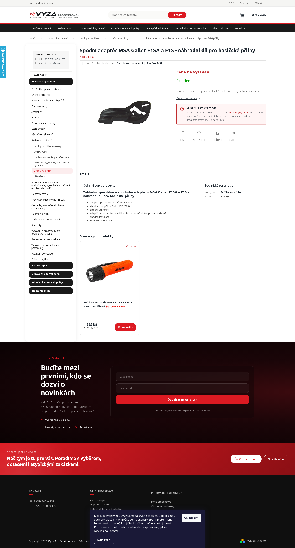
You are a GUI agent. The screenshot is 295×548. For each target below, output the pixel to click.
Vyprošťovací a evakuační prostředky (45, 246)
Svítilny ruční (40, 151)
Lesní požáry (38, 128)
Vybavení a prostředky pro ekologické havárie (45, 232)
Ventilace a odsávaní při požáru (48, 100)
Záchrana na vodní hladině (46, 219)
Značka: (154, 63)
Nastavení (104, 540)
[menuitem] (40, 28)
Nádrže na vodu (40, 213)
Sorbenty (36, 225)
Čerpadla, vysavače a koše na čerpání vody (47, 207)
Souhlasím (191, 518)
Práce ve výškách (40, 259)
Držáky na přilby (42, 170)
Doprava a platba (100, 504)
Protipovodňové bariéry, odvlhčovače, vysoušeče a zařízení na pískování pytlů (50, 185)
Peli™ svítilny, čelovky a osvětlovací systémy (52, 164)
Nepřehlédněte (41, 290)
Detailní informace (186, 98)
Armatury (36, 111)
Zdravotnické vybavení (46, 274)
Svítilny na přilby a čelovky (47, 146)
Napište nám (276, 459)
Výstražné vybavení (42, 134)
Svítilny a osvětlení (41, 140)
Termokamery (39, 106)
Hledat (177, 15)
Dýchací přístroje (40, 94)
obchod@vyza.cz (53, 63)
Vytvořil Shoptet (256, 540)
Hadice (35, 117)
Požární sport (40, 265)
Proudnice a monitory (43, 123)
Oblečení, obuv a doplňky (47, 282)
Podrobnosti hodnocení (130, 63)
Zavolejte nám (248, 459)
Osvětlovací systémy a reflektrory (51, 157)
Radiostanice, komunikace (45, 239)
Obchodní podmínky (162, 506)
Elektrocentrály (39, 194)
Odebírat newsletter (182, 399)
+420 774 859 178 (54, 59)
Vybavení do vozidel (42, 253)
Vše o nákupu (97, 500)
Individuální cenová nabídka (106, 509)
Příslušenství (40, 176)
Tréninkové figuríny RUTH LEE (48, 199)
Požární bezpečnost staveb (46, 89)
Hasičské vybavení (43, 81)
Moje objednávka (161, 501)
